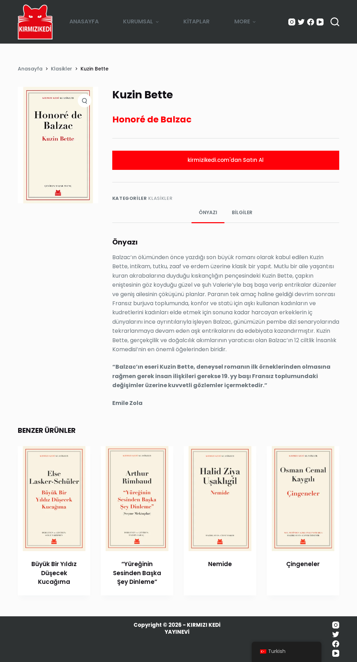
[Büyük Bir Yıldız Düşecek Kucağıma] (54, 498)
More (242, 21)
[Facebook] (310, 21)
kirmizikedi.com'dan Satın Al (226, 160)
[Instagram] (291, 21)
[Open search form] (335, 21)
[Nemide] (220, 498)
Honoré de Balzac (151, 119)
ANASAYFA (84, 21)
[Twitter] (301, 21)
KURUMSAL (138, 21)
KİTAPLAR (196, 21)
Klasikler (160, 198)
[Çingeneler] (303, 498)
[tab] (208, 212)
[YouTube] (320, 21)
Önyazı (208, 212)
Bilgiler (242, 212)
